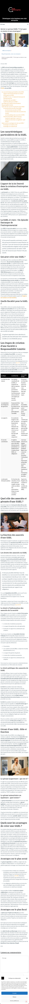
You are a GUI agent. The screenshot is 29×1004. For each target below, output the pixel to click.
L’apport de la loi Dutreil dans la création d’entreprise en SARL (13, 94)
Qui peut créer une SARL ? (9, 100)
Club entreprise (7, 50)
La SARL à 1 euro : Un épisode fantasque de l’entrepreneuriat (14, 97)
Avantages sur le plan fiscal (10, 126)
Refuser (14, 997)
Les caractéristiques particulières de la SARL (13, 92)
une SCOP (18, 605)
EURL (2, 88)
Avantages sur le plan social (10, 124)
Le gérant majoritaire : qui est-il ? (13, 118)
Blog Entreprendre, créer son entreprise (11, 54)
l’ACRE (16, 876)
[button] (27, 978)
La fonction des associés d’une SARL (12, 108)
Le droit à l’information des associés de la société (15, 112)
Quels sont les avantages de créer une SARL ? (13, 123)
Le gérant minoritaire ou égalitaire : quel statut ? (15, 120)
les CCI (18, 362)
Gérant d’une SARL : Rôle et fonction (12, 116)
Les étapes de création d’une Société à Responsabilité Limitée (11, 104)
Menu (3, 24)
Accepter (15, 993)
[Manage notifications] (26, 1001)
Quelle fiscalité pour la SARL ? (10, 101)
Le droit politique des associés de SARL (15, 115)
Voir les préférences (14, 1000)
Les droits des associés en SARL (13, 110)
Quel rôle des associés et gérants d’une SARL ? (13, 106)
